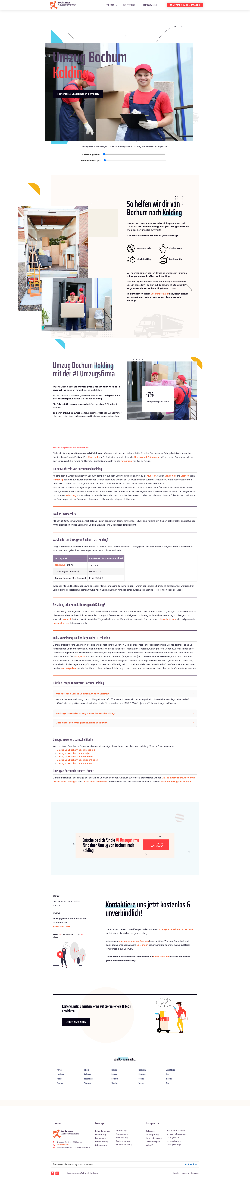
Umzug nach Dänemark (146, 457)
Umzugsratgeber (150, 5)
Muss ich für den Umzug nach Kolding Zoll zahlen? (82, 722)
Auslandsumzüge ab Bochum (176, 781)
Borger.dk (80, 656)
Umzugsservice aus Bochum (134, 941)
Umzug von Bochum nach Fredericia (76, 749)
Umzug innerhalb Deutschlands (178, 777)
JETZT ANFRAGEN (76, 1022)
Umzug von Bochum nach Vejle (73, 753)
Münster (151, 475)
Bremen (185, 475)
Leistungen (109, 5)
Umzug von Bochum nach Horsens (75, 756)
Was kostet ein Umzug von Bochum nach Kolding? (82, 693)
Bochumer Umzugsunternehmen (64, 447)
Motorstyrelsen (69, 668)
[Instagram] (57, 1173)
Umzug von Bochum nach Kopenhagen (77, 759)
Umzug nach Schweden (94, 781)
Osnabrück (170, 475)
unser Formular (161, 956)
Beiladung (70, 495)
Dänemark (79, 447)
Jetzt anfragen (157, 844)
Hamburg (58, 479)
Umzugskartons (61, 623)
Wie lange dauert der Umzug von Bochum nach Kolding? (85, 713)
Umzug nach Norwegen (65, 781)
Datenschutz (195, 1173)
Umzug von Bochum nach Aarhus (74, 763)
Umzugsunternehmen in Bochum (175, 929)
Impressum (185, 1173)
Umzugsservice (129, 5)
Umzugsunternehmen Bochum (76, 1173)
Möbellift (67, 619)
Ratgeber (176, 1173)
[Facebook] (52, 1173)
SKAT (127, 664)
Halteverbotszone (167, 619)
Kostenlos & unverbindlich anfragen (78, 93)
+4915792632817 (61, 926)
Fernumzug (126, 461)
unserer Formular (160, 293)
